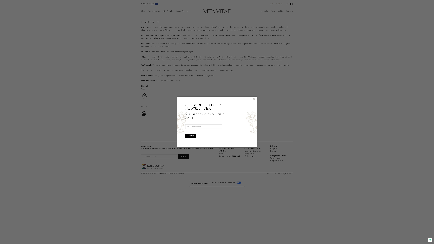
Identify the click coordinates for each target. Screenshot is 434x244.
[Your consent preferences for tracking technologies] (430, 240)
